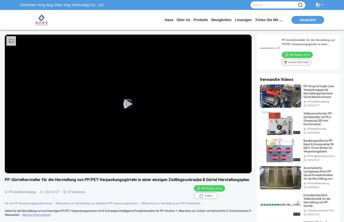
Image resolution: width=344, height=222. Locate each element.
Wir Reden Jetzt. (212, 188)
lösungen (243, 20)
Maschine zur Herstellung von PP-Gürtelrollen (171, 203)
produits (201, 20)
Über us (183, 20)
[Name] (300, 5)
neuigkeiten (221, 20)
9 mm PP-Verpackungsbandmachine (29, 203)
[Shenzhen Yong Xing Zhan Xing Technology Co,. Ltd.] (42, 20)
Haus (169, 20)
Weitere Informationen (36, 214)
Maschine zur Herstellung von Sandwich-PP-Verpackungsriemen (97, 203)
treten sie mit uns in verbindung (270, 20)
